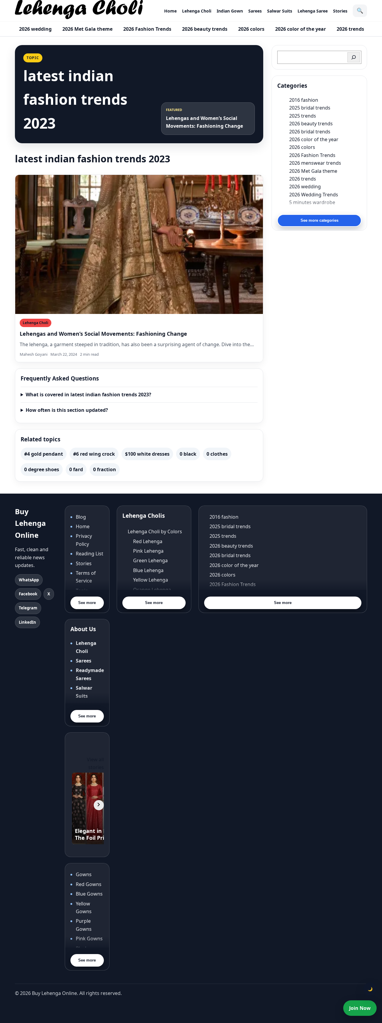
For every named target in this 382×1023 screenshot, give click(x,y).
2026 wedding (35, 29)
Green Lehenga (150, 560)
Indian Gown (230, 11)
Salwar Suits (279, 11)
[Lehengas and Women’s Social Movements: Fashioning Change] (139, 244)
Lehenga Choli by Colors (155, 531)
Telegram (28, 608)
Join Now (360, 1008)
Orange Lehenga (152, 589)
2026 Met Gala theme (87, 29)
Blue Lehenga (148, 570)
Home (170, 11)
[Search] (353, 57)
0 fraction (104, 469)
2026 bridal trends (309, 131)
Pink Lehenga (148, 551)
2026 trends (350, 29)
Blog (81, 517)
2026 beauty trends (204, 29)
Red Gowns (88, 884)
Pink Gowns (89, 938)
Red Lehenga (147, 541)
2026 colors (251, 29)
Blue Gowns (89, 893)
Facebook (28, 594)
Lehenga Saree (313, 11)
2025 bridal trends (309, 107)
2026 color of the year (300, 29)
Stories (340, 11)
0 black (188, 454)
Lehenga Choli (196, 11)
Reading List (89, 553)
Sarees (255, 11)
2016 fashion (303, 100)
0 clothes (217, 454)
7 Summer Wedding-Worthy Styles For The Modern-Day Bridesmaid (325, 210)
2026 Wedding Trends (313, 194)
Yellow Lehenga (150, 580)
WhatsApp (29, 580)
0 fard (76, 469)
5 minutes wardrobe (312, 202)
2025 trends (302, 116)
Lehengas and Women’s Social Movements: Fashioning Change (103, 333)
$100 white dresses (147, 454)
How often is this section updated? (67, 410)
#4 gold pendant (43, 454)
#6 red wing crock (94, 454)
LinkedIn (27, 622)
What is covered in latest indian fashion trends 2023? (88, 394)
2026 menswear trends (315, 163)
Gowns (84, 874)
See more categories (319, 220)
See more (87, 602)
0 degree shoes (41, 469)
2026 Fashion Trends (147, 29)
